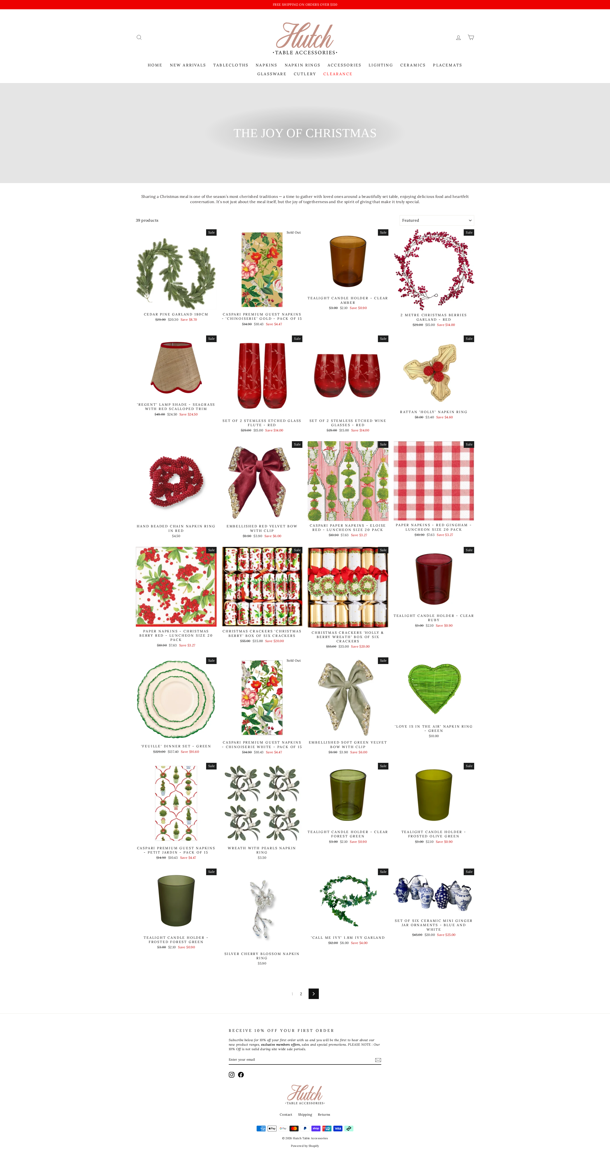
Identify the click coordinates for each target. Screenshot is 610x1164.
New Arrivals (188, 65)
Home (155, 65)
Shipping (305, 1114)
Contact (286, 1114)
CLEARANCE (338, 73)
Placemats (447, 65)
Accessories (344, 65)
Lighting (381, 65)
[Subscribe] (378, 1060)
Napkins (266, 65)
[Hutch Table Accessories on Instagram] (231, 1075)
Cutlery (305, 73)
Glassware (272, 73)
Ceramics (413, 65)
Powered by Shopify (305, 1146)
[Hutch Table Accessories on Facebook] (241, 1075)
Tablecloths (231, 65)
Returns (324, 1114)
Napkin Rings (302, 65)
